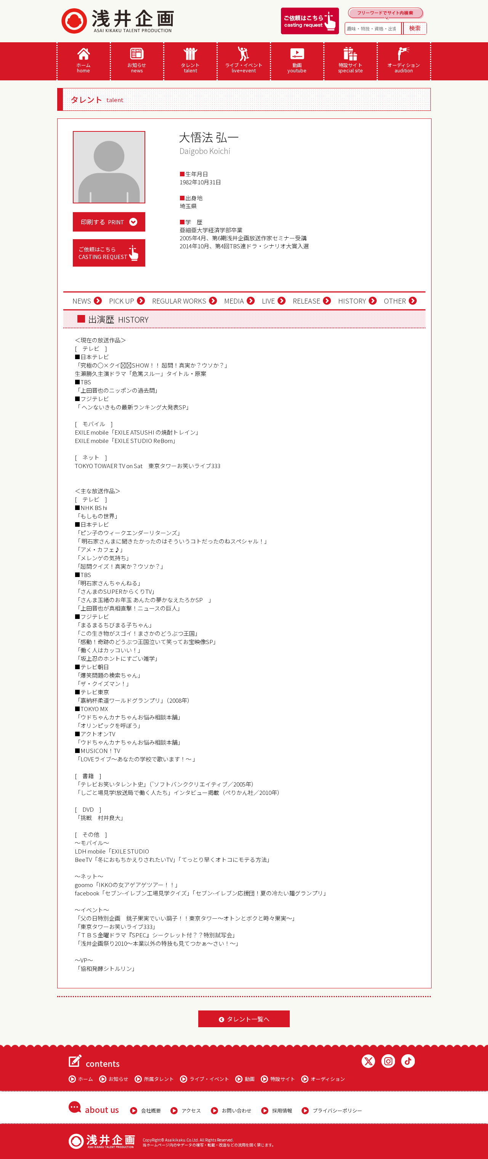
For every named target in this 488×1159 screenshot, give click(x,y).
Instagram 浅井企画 (388, 1061)
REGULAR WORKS (179, 300)
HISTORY (352, 300)
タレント (190, 67)
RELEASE (306, 300)
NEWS (81, 300)
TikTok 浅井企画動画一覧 (408, 1061)
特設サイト (350, 67)
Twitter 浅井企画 (368, 1061)
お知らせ (136, 67)
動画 (297, 67)
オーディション (403, 67)
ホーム (83, 67)
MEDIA (234, 300)
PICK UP (121, 300)
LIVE (268, 300)
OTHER (395, 300)
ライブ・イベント (244, 67)
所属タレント (159, 1078)
